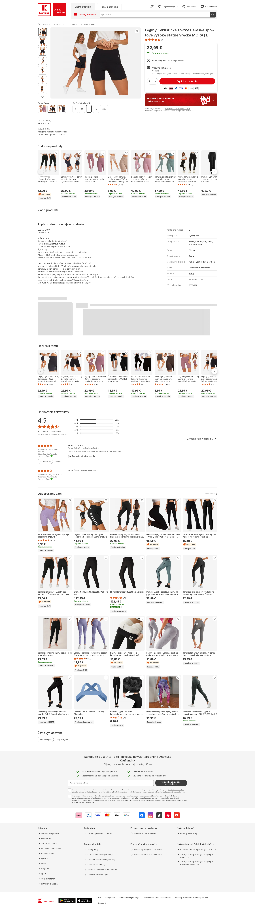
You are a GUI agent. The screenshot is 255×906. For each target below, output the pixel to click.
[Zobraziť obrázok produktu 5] (42, 70)
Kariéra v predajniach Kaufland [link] (148, 849)
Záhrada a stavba (49, 843)
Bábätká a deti (47, 853)
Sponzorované (43, 177)
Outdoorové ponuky (50, 833)
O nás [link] (99, 897)
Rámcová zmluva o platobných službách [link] (198, 849)
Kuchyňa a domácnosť (51, 848)
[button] (97, 419)
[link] (109, 6)
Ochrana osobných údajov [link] (129, 897)
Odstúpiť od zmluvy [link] (96, 864)
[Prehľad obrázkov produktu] (42, 63)
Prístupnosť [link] (101, 903)
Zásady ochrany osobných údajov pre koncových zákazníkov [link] (196, 863)
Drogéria (45, 868)
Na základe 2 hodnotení (49, 432)
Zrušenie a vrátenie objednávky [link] (101, 859)
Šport (43, 873)
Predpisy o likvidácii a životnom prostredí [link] (191, 897)
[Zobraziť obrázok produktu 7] (42, 89)
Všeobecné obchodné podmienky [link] (157, 897)
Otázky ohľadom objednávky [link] (100, 854)
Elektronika (46, 838)
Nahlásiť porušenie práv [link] (98, 874)
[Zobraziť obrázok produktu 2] (42, 42)
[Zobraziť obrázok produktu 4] (42, 61)
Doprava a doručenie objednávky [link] (102, 869)
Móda (43, 863)
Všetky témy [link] (93, 849)
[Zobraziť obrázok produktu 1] (42, 32)
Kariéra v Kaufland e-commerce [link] (148, 854)
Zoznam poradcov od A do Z (100, 833)
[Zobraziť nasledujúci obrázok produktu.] (42, 97)
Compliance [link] (110, 897)
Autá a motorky (48, 878)
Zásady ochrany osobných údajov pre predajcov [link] (196, 856)
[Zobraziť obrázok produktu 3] (42, 51)
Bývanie (44, 858)
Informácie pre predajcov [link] (145, 833)
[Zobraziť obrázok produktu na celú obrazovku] (95, 63)
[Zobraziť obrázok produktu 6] (42, 80)
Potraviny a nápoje (49, 884)
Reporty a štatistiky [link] (188, 833)
